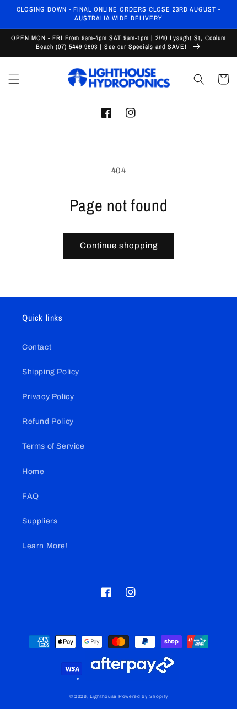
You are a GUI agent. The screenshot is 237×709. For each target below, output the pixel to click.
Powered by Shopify (143, 696)
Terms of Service (53, 446)
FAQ (30, 496)
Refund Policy (48, 421)
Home (33, 471)
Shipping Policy (50, 372)
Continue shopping (119, 245)
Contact (36, 347)
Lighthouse (103, 696)
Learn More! (45, 546)
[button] (14, 79)
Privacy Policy (48, 396)
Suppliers (39, 521)
